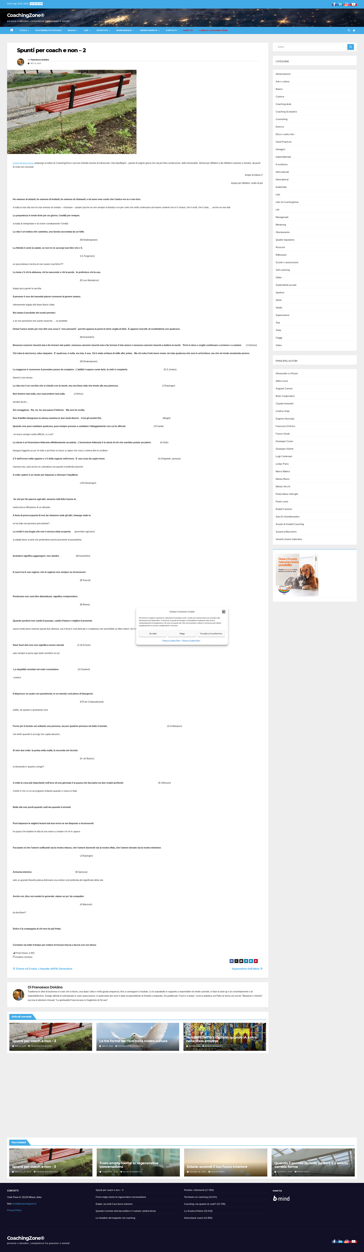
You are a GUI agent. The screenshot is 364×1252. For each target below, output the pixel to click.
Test (278, 322)
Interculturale (282, 172)
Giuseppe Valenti (284, 449)
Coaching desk (283, 104)
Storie (279, 300)
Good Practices (284, 142)
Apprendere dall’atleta (246, 968)
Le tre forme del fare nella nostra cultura (133, 1041)
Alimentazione (283, 74)
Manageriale (124, 30)
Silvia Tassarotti (132, 1172)
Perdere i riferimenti (194, 1190)
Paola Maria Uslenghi (287, 494)
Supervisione (282, 315)
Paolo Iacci (303, 1172)
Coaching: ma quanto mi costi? (200, 1204)
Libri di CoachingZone (287, 202)
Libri (278, 194)
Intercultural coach (193, 1218)
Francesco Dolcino (40, 59)
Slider (279, 277)
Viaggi (279, 338)
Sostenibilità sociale (48, 30)
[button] (223, 611)
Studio (279, 307)
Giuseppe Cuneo (284, 441)
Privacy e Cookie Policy (171, 640)
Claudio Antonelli (284, 403)
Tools (23, 30)
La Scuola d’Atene (193, 1211)
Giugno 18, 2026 (198, 1172)
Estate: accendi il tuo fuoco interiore (217, 1167)
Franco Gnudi (283, 434)
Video (279, 345)
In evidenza (282, 164)
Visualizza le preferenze (211, 633)
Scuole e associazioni (287, 262)
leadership (281, 187)
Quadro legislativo (285, 240)
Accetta (152, 633)
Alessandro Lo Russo (287, 373)
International (282, 179)
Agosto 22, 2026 (23, 1172)
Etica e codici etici (285, 134)
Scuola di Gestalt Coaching (290, 524)
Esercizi (280, 127)
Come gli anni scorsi (23, 163)
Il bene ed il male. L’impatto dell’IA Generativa (43, 968)
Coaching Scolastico (286, 111)
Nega (182, 633)
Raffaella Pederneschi (130, 1046)
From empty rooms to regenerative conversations (129, 1165)
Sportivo (103, 30)
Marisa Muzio (282, 479)
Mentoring (281, 225)
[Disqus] (137, 1092)
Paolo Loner (282, 501)
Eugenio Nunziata (285, 418)
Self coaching (283, 270)
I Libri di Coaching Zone (213, 30)
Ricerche (280, 247)
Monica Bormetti (214, 1046)
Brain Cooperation (285, 396)
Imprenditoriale (283, 157)
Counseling (282, 119)
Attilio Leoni (282, 381)
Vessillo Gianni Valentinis (289, 539)
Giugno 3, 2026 (285, 1172)
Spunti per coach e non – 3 (34, 1041)
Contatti (171, 30)
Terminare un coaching (196, 1197)
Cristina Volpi (283, 411)
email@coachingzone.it (24, 1204)
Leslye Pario (282, 464)
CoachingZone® (25, 15)
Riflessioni (281, 255)
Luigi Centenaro (284, 456)
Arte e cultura (282, 81)
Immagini (280, 149)
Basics (72, 30)
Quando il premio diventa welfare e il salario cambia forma (311, 1165)
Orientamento (149, 30)
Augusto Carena (284, 388)
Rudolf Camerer (284, 509)
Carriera (280, 96)
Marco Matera (283, 471)
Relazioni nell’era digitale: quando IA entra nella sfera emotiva (221, 1039)
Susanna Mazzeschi (286, 532)
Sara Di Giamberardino (288, 516)
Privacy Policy (14, 1210)
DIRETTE (188, 30)
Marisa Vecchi (283, 486)
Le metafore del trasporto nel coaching (115, 1218)
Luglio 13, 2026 (110, 1172)
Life (86, 30)
